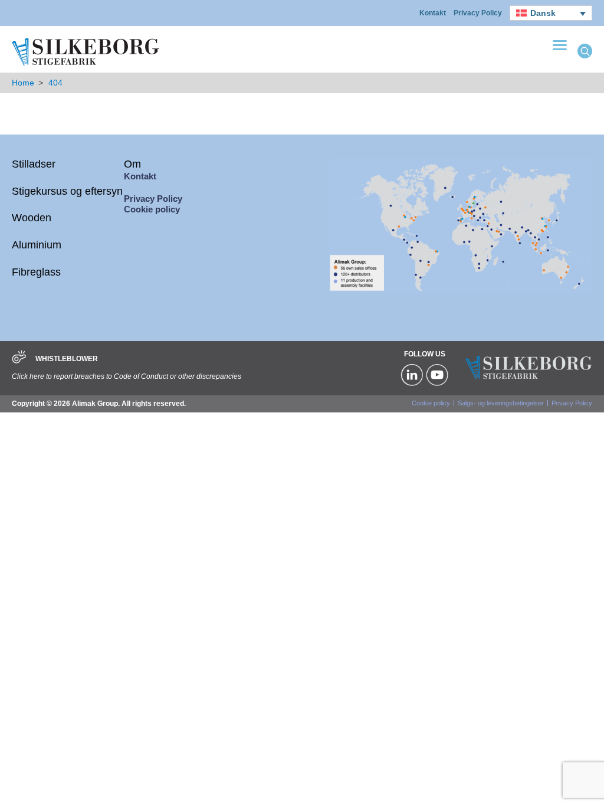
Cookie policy (152, 209)
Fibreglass (36, 272)
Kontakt (432, 13)
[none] (551, 13)
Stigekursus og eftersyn (67, 191)
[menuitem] (551, 13)
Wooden (31, 218)
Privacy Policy (478, 13)
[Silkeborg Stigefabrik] (85, 64)
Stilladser (33, 164)
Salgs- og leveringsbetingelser (501, 403)
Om (132, 164)
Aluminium (36, 245)
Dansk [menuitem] (543, 13)
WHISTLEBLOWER (66, 359)
